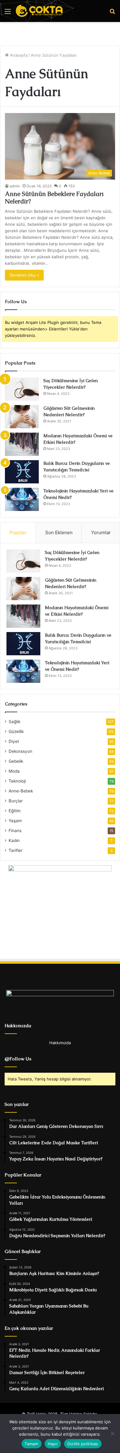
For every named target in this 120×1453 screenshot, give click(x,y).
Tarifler (15, 850)
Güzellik (16, 731)
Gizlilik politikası (82, 1443)
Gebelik (16, 761)
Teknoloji (17, 781)
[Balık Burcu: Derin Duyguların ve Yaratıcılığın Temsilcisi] (22, 471)
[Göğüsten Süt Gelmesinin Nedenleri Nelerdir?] (22, 416)
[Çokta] (40, 11)
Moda (14, 771)
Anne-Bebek (21, 790)
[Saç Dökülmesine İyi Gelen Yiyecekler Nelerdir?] (22, 389)
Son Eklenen (59, 532)
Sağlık (14, 721)
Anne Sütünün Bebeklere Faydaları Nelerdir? (54, 197)
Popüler (18, 532)
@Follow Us (18, 1059)
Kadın (14, 840)
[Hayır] (112, 1433)
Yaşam (15, 820)
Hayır (53, 1443)
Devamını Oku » (24, 275)
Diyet (14, 741)
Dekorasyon (20, 751)
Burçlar (16, 800)
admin (15, 186)
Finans (15, 830)
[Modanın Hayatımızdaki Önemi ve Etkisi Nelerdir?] (22, 444)
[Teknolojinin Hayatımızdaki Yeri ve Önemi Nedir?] (22, 499)
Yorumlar (101, 532)
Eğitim (15, 810)
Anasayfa (18, 55)
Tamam (31, 1443)
